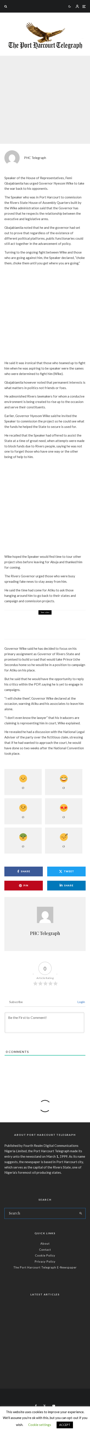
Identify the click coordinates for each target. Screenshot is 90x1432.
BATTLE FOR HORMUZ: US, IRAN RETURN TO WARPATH (38, 1312)
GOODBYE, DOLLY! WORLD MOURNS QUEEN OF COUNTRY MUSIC (41, 1374)
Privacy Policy (45, 1261)
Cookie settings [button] (39, 1425)
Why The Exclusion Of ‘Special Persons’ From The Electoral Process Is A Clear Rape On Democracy (56, 627)
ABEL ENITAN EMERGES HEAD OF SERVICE (48, 1353)
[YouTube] (53, 1405)
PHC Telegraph (35, 158)
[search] (80, 1213)
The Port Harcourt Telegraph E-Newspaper (45, 1267)
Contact (45, 1249)
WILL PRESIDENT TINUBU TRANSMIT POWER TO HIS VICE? (44, 1333)
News (36, 93)
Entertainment (13, 1366)
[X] (44, 1405)
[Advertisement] (45, 313)
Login (81, 1002)
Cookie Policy (45, 1255)
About (45, 1243)
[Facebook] (36, 1405)
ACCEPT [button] (64, 1425)
